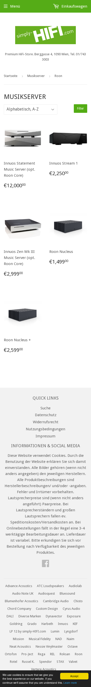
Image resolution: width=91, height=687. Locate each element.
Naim (70, 639)
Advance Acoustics (18, 586)
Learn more (70, 682)
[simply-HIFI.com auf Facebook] (45, 565)
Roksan (65, 654)
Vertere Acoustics (43, 669)
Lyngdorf (71, 631)
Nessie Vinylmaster (49, 646)
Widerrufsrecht (45, 422)
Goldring (16, 624)
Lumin (55, 631)
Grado (32, 624)
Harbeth (47, 624)
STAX (60, 662)
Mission (18, 639)
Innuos (63, 624)
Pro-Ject (27, 654)
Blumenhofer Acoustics (21, 601)
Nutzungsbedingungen (45, 429)
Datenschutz (45, 415)
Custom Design (47, 609)
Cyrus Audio (71, 609)
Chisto (78, 601)
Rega (41, 654)
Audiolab (75, 586)
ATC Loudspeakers (50, 586)
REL (52, 654)
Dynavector (54, 616)
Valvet (73, 662)
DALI (10, 616)
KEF (75, 624)
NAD (58, 639)
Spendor (45, 662)
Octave (72, 646)
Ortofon (11, 654)
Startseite (10, 76)
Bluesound (67, 593)
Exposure (74, 616)
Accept (74, 676)
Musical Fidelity (40, 639)
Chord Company (19, 609)
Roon (78, 654)
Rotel (13, 662)
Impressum (45, 436)
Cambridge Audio (56, 601)
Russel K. (28, 662)
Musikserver (36, 76)
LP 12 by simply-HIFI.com (28, 631)
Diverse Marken (29, 616)
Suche (45, 408)
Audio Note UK (22, 593)
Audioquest (46, 593)
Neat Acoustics (20, 646)
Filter (80, 108)
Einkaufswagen (73, 6)
